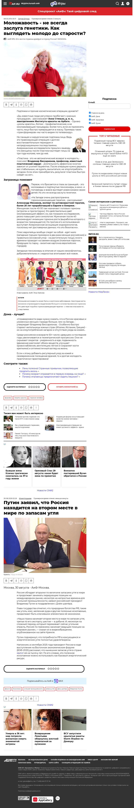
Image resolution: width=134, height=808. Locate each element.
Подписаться (109, 129)
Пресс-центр (93, 760)
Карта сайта (54, 763)
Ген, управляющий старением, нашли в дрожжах (27, 426)
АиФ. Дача (95, 116)
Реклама (21, 760)
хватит (20, 653)
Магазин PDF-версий (109, 760)
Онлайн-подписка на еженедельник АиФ (68, 760)
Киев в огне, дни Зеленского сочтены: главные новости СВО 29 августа (109, 164)
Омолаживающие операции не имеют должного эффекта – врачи (70, 426)
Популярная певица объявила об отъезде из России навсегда (111, 247)
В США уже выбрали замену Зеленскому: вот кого (110, 282)
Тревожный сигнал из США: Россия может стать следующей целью (113, 273)
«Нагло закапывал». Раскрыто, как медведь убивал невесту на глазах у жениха (114, 224)
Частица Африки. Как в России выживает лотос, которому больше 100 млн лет (114, 216)
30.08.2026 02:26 (10, 498)
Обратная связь (24, 763)
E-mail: (91, 102)
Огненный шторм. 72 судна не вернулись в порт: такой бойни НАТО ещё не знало (109, 153)
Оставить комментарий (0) (67, 387)
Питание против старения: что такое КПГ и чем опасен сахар (27, 418)
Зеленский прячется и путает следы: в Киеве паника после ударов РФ (109, 185)
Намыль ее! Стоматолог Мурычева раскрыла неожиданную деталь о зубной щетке (114, 207)
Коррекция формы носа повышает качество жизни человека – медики (70, 419)
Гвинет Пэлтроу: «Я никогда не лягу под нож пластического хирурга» (27, 436)
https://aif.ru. (25, 787)
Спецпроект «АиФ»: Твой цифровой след (67, 11)
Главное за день (97, 113)
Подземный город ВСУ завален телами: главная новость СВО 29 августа (109, 143)
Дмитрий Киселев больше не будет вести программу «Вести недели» (113, 256)
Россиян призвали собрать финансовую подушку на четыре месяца (112, 265)
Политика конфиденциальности (29, 791)
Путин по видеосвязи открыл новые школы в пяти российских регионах (109, 174)
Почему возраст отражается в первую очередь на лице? (53, 374)
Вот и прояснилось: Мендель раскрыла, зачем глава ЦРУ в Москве (114, 238)
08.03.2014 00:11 (10, 19)
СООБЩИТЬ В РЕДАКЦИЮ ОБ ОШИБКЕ (76, 763)
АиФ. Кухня (95, 123)
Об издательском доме (38, 760)
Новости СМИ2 (45, 490)
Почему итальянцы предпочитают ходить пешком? (50, 376)
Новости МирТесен (98, 292)
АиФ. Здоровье (97, 120)
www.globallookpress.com (14, 98)
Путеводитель (40, 763)
